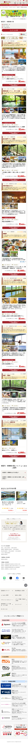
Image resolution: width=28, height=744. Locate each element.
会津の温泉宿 (16, 549)
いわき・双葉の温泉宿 (5, 552)
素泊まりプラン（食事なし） (9, 450)
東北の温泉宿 (5, 7)
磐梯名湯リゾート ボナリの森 (11, 91)
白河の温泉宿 (18, 551)
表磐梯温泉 (12, 231)
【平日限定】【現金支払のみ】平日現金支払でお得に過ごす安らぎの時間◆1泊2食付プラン (14, 409)
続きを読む (22, 261)
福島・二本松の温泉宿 (5, 547)
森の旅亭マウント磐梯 (9, 139)
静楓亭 (5, 233)
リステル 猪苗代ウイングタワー (11, 43)
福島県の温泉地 (4, 559)
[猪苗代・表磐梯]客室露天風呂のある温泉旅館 (10, 567)
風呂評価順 (16, 38)
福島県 (7, 183)
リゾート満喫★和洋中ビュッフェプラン (13, 79)
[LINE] (4, 578)
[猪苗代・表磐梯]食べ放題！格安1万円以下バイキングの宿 (13, 565)
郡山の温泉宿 (11, 551)
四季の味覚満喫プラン (8, 364)
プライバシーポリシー (6, 599)
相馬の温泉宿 (14, 547)
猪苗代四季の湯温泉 (13, 278)
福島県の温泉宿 (12, 7)
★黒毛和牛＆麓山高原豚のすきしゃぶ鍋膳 (13, 126)
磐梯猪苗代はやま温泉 (13, 183)
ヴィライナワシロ (8, 328)
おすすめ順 (3, 38)
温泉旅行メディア (5, 590)
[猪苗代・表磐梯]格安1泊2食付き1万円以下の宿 (10, 564)
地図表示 (23, 34)
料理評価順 (13, 38)
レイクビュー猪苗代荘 (9, 422)
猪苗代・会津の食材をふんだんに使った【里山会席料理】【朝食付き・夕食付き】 (14, 267)
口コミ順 (10, 38)
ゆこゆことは (4, 609)
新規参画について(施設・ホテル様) (6, 604)
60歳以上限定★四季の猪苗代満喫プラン (13, 316)
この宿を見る (14, 85)
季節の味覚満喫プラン (8, 221)
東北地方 (3, 183)
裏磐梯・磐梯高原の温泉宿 (6, 549)
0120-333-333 (15, 535)
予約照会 (20, 3)
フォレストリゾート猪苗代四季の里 (12, 280)
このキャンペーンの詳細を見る (19, 18)
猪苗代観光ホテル (8, 185)
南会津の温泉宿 (4, 551)
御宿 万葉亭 (6, 375)
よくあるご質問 (4, 595)
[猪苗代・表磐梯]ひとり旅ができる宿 (8, 568)
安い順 (6, 37)
